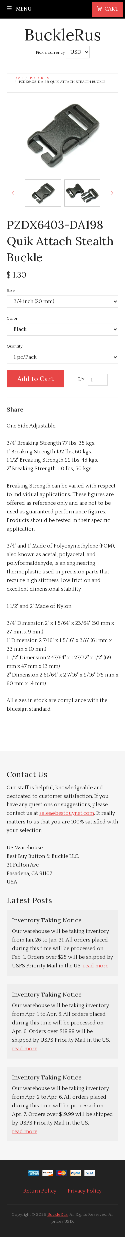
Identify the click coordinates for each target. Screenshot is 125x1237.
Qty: (81, 378)
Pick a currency (51, 52)
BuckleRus (62, 35)
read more (95, 966)
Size (11, 290)
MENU (23, 9)
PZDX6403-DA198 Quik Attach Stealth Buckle (62, 82)
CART (111, 9)
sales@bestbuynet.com (66, 813)
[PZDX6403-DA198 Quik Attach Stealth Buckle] (43, 193)
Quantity (15, 346)
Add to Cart (35, 378)
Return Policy (39, 1191)
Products (39, 78)
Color (12, 318)
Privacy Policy (85, 1191)
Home (17, 78)
